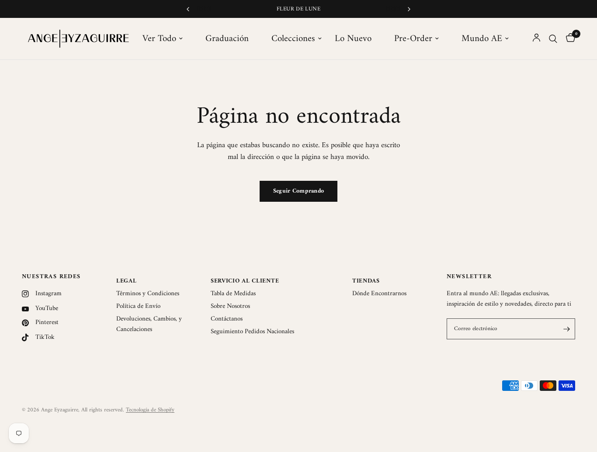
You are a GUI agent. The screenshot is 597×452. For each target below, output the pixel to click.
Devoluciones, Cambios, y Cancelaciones (149, 324)
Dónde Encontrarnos (379, 294)
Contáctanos (227, 319)
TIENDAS (366, 281)
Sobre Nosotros (230, 306)
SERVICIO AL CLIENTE (245, 281)
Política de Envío (138, 306)
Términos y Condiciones (147, 294)
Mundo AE (482, 38)
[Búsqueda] (553, 38)
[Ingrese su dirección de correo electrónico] (566, 328)
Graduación (227, 38)
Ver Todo (159, 38)
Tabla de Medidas (233, 294)
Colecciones (293, 38)
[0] (568, 38)
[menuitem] (167, 39)
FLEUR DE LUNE (298, 9)
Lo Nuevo (353, 38)
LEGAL (126, 281)
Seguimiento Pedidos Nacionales (252, 332)
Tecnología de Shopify (150, 410)
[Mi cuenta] (536, 38)
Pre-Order (413, 38)
